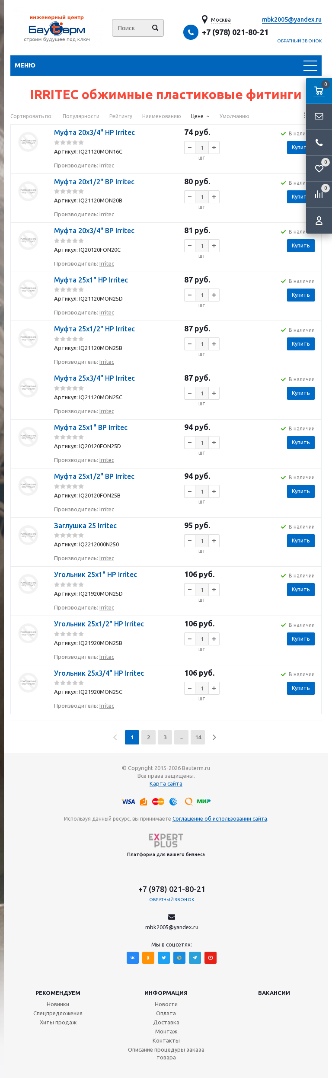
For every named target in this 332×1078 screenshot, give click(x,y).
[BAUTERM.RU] (57, 27)
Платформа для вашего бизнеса (166, 854)
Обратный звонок (299, 40)
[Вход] (319, 221)
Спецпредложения (58, 1013)
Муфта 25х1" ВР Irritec (91, 427)
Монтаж (166, 1031)
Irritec (106, 165)
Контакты (166, 1040)
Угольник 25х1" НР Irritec (95, 574)
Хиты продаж (58, 1022)
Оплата (166, 1013)
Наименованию (161, 116)
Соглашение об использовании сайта (219, 818)
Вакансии (274, 993)
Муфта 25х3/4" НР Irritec (94, 378)
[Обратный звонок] (319, 143)
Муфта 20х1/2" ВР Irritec (94, 182)
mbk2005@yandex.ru (292, 19)
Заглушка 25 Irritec (85, 525)
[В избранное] (28, 162)
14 (198, 737)
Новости (166, 1004)
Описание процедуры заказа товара (166, 1053)
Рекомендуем (57, 993)
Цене (197, 116)
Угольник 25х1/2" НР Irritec (99, 624)
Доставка (166, 1022)
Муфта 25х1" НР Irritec (91, 280)
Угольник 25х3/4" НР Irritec (99, 673)
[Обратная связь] (319, 117)
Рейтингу (120, 116)
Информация (166, 993)
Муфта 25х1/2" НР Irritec (94, 329)
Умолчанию (234, 116)
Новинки (58, 1004)
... (181, 737)
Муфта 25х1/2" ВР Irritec (94, 476)
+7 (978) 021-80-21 (235, 32)
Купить (301, 147)
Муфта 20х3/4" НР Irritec (94, 132)
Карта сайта (166, 783)
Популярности (81, 116)
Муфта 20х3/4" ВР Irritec (94, 230)
